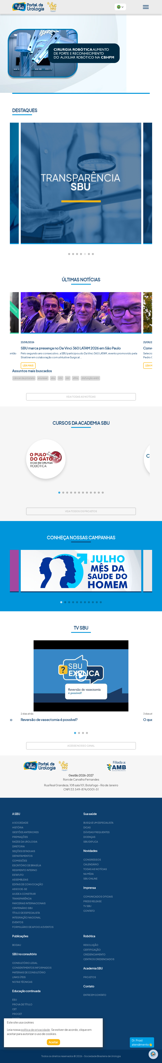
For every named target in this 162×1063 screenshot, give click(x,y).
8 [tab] (87, 493)
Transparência (22, 898)
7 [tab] (93, 254)
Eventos (17, 922)
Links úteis (19, 977)
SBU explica (90, 841)
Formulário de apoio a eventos (33, 927)
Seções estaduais (23, 851)
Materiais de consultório (29, 972)
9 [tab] (91, 493)
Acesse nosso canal (81, 745)
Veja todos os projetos (81, 511)
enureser (43, 378)
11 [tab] (99, 493)
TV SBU (87, 906)
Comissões (19, 860)
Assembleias (20, 879)
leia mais (28, 365)
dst (68, 378)
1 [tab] (69, 254)
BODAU (16, 945)
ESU (14, 999)
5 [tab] (85, 254)
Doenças (89, 836)
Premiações (20, 836)
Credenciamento (94, 954)
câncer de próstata (24, 378)
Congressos (92, 859)
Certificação (92, 949)
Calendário (91, 864)
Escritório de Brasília (26, 865)
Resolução (90, 945)
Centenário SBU (22, 908)
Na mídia (88, 873)
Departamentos (22, 855)
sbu (53, 378)
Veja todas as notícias (81, 396)
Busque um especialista (98, 822)
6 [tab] (89, 254)
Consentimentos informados (32, 967)
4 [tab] (81, 254)
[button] (120, 7)
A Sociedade (20, 822)
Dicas (87, 827)
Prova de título (22, 1004)
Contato (89, 910)
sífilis (75, 378)
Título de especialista (26, 912)
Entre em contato (94, 994)
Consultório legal (25, 962)
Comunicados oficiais (98, 896)
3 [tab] (77, 254)
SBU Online (90, 878)
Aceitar (53, 1042)
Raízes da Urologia (24, 841)
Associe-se (19, 889)
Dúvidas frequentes (96, 832)
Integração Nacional (26, 917)
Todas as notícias (95, 869)
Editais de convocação (27, 884)
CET (14, 1009)
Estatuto (18, 874)
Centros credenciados (98, 959)
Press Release (92, 901)
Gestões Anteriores (25, 832)
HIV (60, 378)
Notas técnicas (22, 981)
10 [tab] (95, 493)
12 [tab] (103, 493)
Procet (17, 1013)
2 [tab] (73, 254)
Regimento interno (24, 870)
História (17, 827)
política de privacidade (35, 1029)
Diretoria (18, 846)
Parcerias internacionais (29, 903)
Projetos (89, 977)
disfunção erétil (90, 378)
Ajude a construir (24, 893)
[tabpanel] (81, 183)
